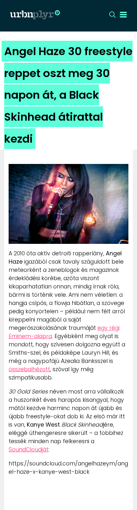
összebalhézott (29, 369)
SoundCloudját (28, 449)
